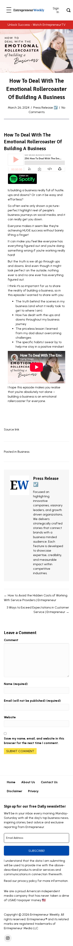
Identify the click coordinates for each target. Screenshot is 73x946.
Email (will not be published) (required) (32, 700)
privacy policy (27, 881)
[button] (8, 10)
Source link (11, 429)
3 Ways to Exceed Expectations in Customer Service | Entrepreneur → (38, 610)
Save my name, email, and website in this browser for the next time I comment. (34, 741)
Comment (11, 640)
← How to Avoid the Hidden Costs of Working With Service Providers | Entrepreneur (35, 597)
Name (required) (16, 684)
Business (23, 452)
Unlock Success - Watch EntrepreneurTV (36, 25)
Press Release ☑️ (45, 107)
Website (10, 717)
